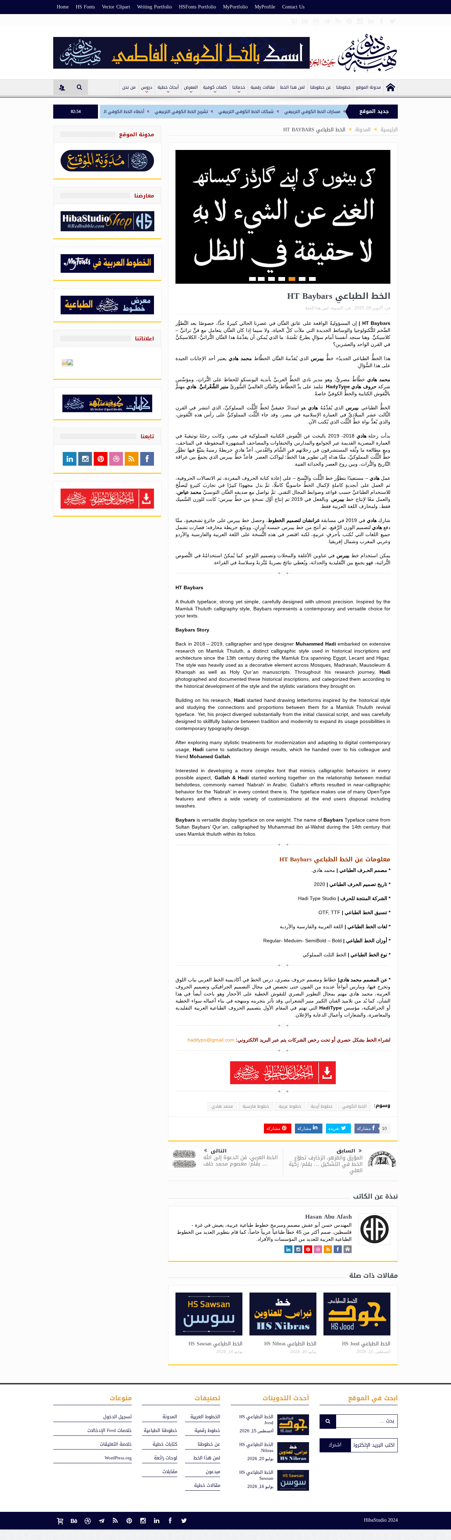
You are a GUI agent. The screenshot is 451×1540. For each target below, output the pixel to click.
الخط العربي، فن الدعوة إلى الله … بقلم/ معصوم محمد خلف (240, 1160)
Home (63, 7)
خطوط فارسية (255, 1106)
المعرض (191, 87)
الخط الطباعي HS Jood (366, 1344)
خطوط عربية (290, 1106)
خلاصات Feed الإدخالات (109, 1430)
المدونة (337, 308)
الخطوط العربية (205, 1416)
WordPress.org (118, 1457)
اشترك (335, 1445)
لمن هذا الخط (292, 87)
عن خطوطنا (320, 87)
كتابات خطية (165, 1444)
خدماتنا (238, 87)
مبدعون (213, 1471)
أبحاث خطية (168, 87)
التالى (219, 1150)
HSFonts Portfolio (197, 7)
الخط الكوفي (354, 1106)
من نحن (129, 87)
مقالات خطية (207, 1485)
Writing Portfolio (154, 7)
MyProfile (265, 7)
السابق (345, 1151)
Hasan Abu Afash (328, 1216)
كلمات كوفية (215, 87)
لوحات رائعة (165, 1457)
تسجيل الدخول (117, 1416)
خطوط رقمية (207, 1430)
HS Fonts (85, 7)
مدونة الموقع (368, 87)
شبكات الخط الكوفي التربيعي (281, 111)
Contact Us (293, 7)
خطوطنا (343, 87)
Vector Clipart (116, 7)
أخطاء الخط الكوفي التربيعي (152, 111)
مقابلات (169, 1471)
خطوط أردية (322, 1106)
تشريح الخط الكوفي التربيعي (216, 111)
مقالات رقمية (263, 87)
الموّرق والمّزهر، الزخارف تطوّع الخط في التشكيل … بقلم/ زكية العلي (326, 1164)
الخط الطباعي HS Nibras (290, 1344)
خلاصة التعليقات (116, 1444)
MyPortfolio (235, 7)
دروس (146, 87)
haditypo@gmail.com (210, 1040)
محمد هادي (222, 1106)
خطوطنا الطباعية (160, 1430)
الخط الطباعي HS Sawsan (215, 1344)
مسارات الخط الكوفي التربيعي (347, 111)
